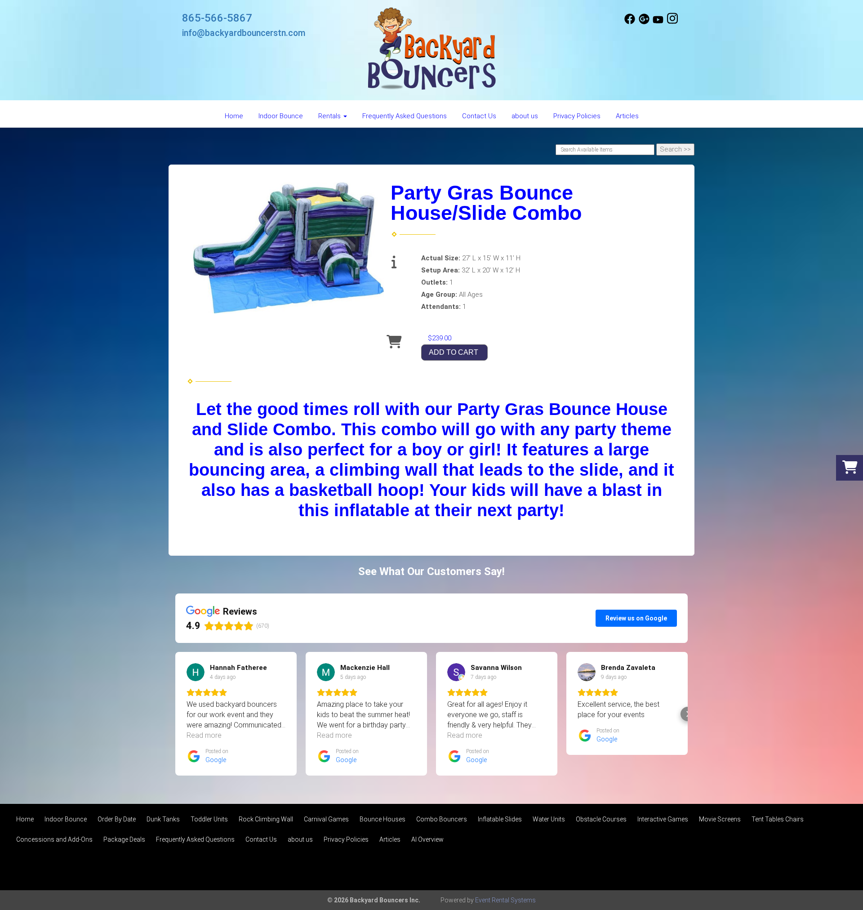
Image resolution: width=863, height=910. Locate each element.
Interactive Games (662, 819)
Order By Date (117, 819)
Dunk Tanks (163, 819)
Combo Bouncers (441, 819)
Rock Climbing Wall (266, 819)
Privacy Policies (577, 116)
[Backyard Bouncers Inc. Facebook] (629, 22)
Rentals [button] (330, 116)
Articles (627, 116)
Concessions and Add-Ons (54, 839)
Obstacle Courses (601, 819)
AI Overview (427, 839)
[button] (175, 714)
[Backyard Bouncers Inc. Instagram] (672, 22)
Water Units (549, 819)
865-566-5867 (217, 18)
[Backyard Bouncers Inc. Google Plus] (644, 22)
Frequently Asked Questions (404, 116)
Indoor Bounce (280, 116)
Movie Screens (720, 819)
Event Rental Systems (505, 900)
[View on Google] (196, 672)
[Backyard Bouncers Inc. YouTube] (658, 22)
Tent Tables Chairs (778, 819)
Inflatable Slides (500, 819)
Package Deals (124, 839)
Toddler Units (209, 819)
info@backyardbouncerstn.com (244, 33)
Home (234, 116)
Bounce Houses (382, 819)
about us (525, 116)
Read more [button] (204, 735)
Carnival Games (326, 819)
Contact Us (479, 116)
